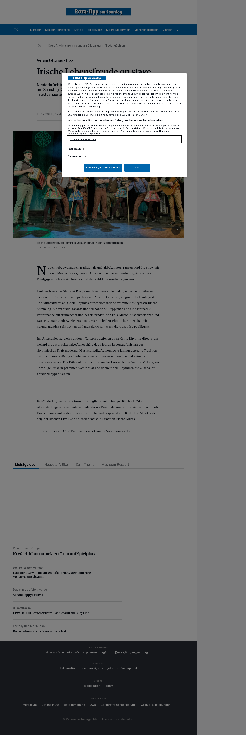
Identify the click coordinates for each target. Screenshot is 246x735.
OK (137, 167)
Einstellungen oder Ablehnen (103, 167)
